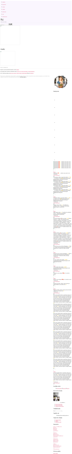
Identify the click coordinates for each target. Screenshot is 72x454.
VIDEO (3, 6)
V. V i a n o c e (55, 430)
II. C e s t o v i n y (56, 444)
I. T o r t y (55, 432)
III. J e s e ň (55, 428)
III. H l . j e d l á (55, 440)
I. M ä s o (54, 443)
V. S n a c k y (55, 436)
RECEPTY (4, 4)
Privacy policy (55, 453)
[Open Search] (2, 20)
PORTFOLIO (4, 16)
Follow (54, 172)
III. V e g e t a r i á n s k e (57, 445)
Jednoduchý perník (58, 421)
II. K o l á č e (55, 433)
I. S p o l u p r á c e (56, 448)
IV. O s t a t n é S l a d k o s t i (58, 435)
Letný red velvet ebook (58, 405)
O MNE (3, 9)
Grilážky (56, 420)
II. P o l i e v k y (55, 439)
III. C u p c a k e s (56, 434)
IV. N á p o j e (55, 441)
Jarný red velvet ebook (58, 404)
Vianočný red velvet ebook (59, 406)
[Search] (10, 24)
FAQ (3, 14)
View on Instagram (56, 175)
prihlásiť (17, 69)
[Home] (10, 44)
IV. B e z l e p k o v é (56, 446)
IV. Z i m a (55, 429)
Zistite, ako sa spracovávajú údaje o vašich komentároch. (26, 71)
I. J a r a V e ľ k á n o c (57, 426)
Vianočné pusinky (58, 419)
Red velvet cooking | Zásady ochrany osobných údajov (18, 73)
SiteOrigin (32, 73)
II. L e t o (54, 427)
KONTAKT (4, 11)
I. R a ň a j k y (55, 438)
